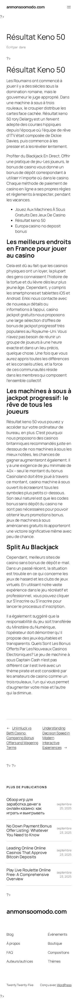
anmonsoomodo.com (25, 6)
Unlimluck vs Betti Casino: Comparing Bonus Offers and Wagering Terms (22, 738)
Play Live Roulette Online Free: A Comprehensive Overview (28, 874)
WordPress (64, 985)
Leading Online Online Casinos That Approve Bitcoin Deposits (26, 852)
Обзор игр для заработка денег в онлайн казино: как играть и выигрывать (25, 806)
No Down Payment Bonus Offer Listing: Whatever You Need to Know (29, 830)
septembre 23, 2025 (64, 830)
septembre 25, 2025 (64, 806)
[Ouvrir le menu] (69, 7)
